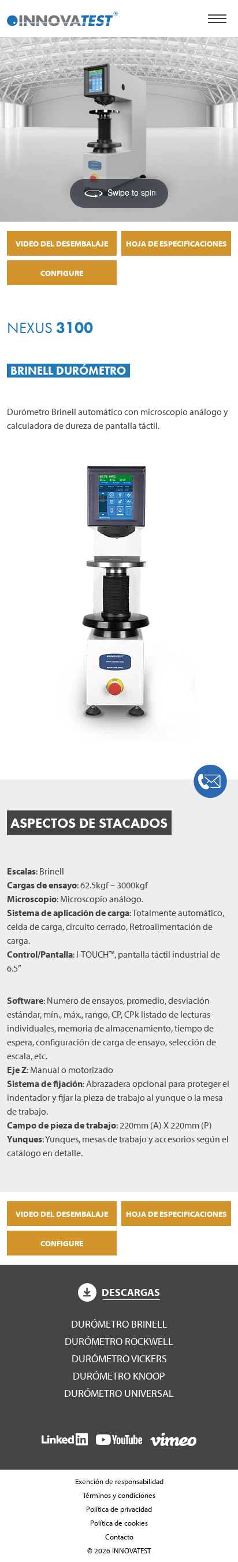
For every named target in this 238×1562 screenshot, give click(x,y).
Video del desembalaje (62, 243)
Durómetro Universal (119, 1393)
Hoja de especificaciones (176, 243)
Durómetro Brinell (119, 1324)
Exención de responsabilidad (119, 1481)
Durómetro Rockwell (119, 1341)
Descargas (131, 1292)
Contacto (119, 1536)
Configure (61, 272)
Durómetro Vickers (119, 1358)
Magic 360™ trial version (75, 57)
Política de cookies (119, 1522)
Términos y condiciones (119, 1495)
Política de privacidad (119, 1509)
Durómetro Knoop (119, 1375)
